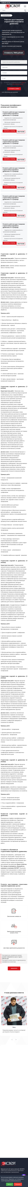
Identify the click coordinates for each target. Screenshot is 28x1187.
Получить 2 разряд (9, 131)
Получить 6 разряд (9, 243)
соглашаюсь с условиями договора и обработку (15, 83)
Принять (10, 1184)
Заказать (14, 968)
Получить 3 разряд (9, 159)
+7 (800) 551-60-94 (5, 2)
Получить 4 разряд (9, 187)
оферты (23, 82)
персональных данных (17, 84)
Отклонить (17, 1184)
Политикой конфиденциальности (13, 1180)
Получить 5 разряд (9, 215)
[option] (14, 1016)
